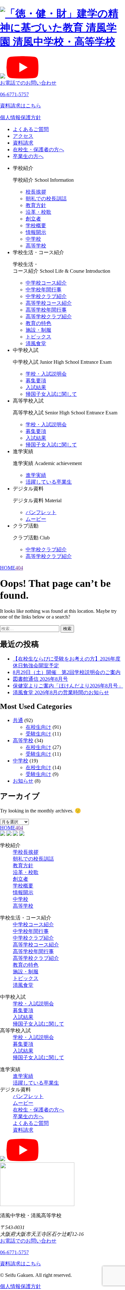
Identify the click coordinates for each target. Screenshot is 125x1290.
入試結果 (36, 387)
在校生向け (38, 727)
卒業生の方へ (28, 156)
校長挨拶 (36, 192)
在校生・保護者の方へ (38, 149)
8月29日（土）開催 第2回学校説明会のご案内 (67, 672)
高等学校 (36, 245)
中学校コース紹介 (46, 283)
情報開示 (36, 232)
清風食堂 (36, 343)
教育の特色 (38, 323)
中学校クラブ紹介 (46, 296)
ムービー (36, 519)
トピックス (38, 336)
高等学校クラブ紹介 (49, 316)
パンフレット (41, 512)
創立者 (33, 218)
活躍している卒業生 (49, 482)
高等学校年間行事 (46, 309)
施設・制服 (38, 330)
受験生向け (38, 734)
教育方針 (36, 205)
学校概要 (36, 225)
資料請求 (23, 143)
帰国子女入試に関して (51, 394)
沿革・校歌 (38, 212)
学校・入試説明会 (46, 374)
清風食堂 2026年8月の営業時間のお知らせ (61, 692)
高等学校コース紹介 (49, 303)
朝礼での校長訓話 (46, 198)
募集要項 (36, 380)
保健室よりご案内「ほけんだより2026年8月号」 (68, 685)
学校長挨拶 (25, 852)
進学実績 (36, 475)
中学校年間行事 (44, 289)
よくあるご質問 (31, 129)
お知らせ (23, 781)
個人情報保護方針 (20, 117)
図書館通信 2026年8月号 (40, 679)
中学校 (33, 239)
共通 (18, 720)
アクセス (23, 136)
